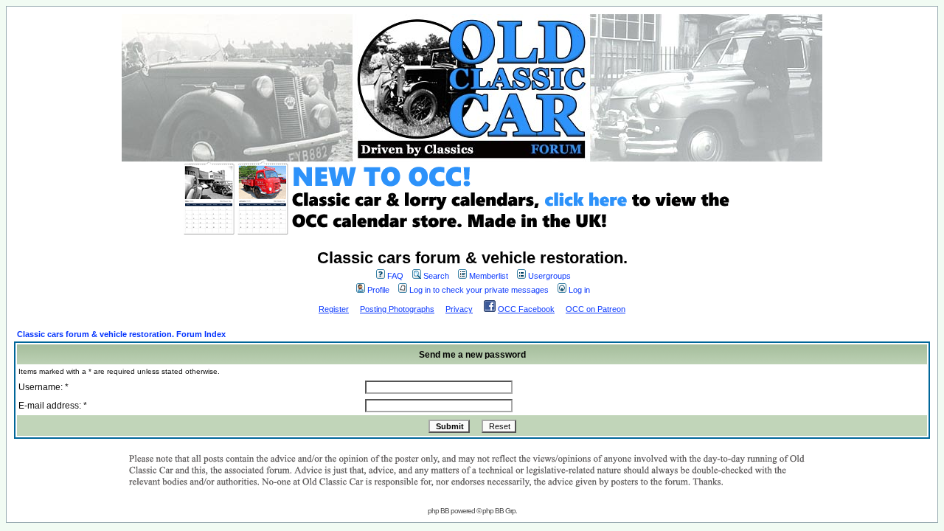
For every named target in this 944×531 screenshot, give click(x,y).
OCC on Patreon (595, 309)
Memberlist (488, 275)
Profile (378, 289)
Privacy (459, 309)
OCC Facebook (526, 309)
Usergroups (549, 275)
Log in (579, 289)
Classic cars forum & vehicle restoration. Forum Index (121, 334)
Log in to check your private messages (479, 289)
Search (436, 275)
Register (334, 309)
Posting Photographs (397, 309)
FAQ (395, 275)
